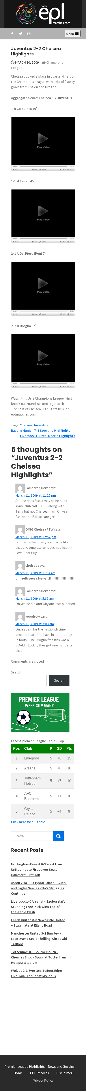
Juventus (40, 425)
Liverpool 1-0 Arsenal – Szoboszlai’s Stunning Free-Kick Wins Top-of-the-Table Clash (38, 906)
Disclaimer (64, 1073)
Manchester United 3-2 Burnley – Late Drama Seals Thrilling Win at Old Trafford (39, 938)
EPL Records (39, 1073)
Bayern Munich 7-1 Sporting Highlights (40, 430)
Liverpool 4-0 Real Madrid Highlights (47, 435)
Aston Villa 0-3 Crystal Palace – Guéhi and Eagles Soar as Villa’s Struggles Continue (39, 888)
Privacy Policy (43, 1080)
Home (18, 1073)
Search (16, 672)
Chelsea (26, 425)
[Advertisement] (40, 1014)
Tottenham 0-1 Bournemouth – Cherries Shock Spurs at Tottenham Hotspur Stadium (38, 957)
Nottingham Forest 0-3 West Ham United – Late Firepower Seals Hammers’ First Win (36, 869)
